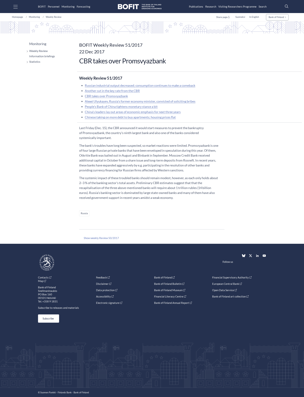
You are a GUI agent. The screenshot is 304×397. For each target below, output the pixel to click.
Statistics (34, 61)
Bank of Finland (276, 17)
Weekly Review (53, 16)
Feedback (101, 277)
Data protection (105, 290)
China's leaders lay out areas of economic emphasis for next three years (133, 112)
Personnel (53, 6)
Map (40, 281)
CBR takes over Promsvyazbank (106, 96)
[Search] (286, 6)
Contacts (43, 277)
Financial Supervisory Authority (230, 277)
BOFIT (42, 6)
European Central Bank (225, 283)
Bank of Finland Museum (168, 290)
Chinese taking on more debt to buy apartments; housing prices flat (130, 117)
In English (254, 16)
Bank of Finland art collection (229, 296)
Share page (221, 17)
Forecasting (83, 6)
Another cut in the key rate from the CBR (112, 91)
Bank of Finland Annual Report (171, 302)
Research (210, 6)
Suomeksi (240, 16)
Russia (84, 213)
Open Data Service (223, 290)
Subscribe (48, 318)
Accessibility (103, 296)
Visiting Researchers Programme (237, 6)
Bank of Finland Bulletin (168, 283)
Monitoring (68, 6)
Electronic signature (107, 302)
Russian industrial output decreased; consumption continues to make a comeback (140, 85)
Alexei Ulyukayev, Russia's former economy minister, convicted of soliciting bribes (140, 101)
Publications (196, 6)
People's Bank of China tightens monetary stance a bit (121, 106)
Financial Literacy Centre (168, 296)
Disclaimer (102, 283)
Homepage (17, 16)
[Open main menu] (18, 6)
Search (263, 6)
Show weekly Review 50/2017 (101, 238)
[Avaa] (26, 51)
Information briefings (42, 56)
